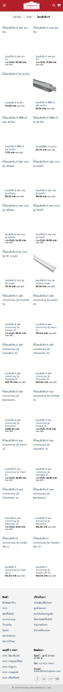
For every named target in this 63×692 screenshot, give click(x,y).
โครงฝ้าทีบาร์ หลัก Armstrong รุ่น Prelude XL (13, 327)
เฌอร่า (5, 630)
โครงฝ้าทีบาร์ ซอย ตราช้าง (45, 58)
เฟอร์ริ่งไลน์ (7, 614)
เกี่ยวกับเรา (40, 597)
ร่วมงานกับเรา (40, 625)
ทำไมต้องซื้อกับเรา (43, 603)
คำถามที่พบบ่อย (42, 630)
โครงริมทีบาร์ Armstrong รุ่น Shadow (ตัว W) (43, 570)
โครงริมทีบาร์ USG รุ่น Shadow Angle (45, 282)
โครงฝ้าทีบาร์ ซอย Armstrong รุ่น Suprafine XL (43, 472)
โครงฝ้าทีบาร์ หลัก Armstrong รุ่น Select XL (46, 327)
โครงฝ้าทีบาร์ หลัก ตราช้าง (15, 58)
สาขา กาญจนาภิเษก (12, 661)
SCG (4, 608)
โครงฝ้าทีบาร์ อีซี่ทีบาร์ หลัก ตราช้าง (45, 104)
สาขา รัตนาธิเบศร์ (11, 656)
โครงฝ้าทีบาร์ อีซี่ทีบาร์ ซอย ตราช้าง (14, 148)
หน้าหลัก (17, 17)
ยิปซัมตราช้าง (9, 603)
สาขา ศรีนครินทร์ (10, 678)
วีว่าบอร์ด (6, 625)
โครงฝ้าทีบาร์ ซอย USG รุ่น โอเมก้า (46, 236)
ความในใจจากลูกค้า (43, 614)
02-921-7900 (46, 663)
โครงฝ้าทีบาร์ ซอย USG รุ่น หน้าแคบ (15, 236)
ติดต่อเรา (38, 650)
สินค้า (29, 17)
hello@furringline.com (47, 671)
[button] (4, 5)
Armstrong (8, 619)
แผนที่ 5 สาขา (9, 650)
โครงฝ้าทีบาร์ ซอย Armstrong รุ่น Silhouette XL (13, 521)
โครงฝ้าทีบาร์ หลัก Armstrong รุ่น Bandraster (13, 423)
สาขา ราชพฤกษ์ (10, 672)
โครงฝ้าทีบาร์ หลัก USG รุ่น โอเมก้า (46, 192)
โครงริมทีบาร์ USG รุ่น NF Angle (14, 282)
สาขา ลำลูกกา (9, 667)
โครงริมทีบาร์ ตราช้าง (14, 102)
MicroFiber (8, 641)
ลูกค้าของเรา (40, 608)
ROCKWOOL (9, 636)
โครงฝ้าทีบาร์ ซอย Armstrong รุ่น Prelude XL (43, 423)
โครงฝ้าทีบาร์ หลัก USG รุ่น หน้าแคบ (15, 192)
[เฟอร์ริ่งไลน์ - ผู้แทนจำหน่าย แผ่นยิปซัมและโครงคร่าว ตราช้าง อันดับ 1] (31, 5)
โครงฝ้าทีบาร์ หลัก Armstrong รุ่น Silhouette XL (43, 376)
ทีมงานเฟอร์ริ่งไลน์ (43, 619)
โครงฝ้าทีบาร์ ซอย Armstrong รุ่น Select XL (15, 472)
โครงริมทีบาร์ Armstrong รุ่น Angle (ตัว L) (15, 570)
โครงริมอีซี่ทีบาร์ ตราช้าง (46, 146)
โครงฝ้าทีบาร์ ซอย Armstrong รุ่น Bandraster (43, 521)
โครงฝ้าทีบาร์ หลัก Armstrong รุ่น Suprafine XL (13, 376)
